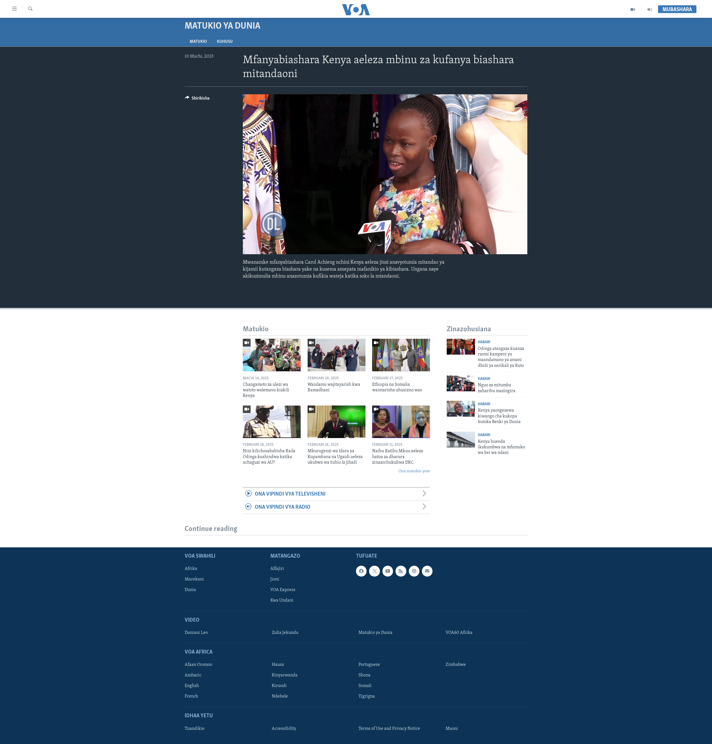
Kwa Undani (281, 601)
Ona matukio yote (414, 471)
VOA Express (282, 590)
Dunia (190, 590)
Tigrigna (367, 696)
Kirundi (279, 686)
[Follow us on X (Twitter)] (374, 571)
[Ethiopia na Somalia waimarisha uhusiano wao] (401, 355)
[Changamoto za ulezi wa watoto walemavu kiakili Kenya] (272, 355)
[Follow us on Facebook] (361, 571)
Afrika (191, 569)
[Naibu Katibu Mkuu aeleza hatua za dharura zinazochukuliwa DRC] (401, 422)
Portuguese (369, 665)
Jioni (274, 579)
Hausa (278, 665)
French (191, 696)
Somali (365, 686)
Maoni (452, 728)
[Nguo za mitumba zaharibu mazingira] (461, 383)
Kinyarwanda (285, 675)
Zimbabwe (456, 665)
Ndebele (280, 696)
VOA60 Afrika (459, 633)
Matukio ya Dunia (375, 633)
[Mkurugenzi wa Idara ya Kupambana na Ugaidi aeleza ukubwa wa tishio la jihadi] (336, 422)
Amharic (193, 675)
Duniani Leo (196, 633)
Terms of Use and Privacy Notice (389, 728)
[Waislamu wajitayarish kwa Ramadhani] (336, 355)
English (192, 686)
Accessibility (284, 728)
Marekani (194, 579)
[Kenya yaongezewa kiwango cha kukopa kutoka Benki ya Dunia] (461, 409)
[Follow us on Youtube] (387, 571)
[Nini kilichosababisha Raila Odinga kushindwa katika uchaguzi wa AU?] (272, 422)
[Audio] (649, 9)
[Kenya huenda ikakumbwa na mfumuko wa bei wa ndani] (461, 440)
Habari (484, 342)
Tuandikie (194, 728)
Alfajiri (277, 569)
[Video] (632, 9)
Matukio (198, 41)
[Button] (197, 99)
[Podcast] (414, 571)
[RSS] (400, 571)
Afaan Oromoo (198, 665)
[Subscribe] (427, 571)
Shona (364, 675)
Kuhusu (225, 41)
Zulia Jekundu (285, 633)
